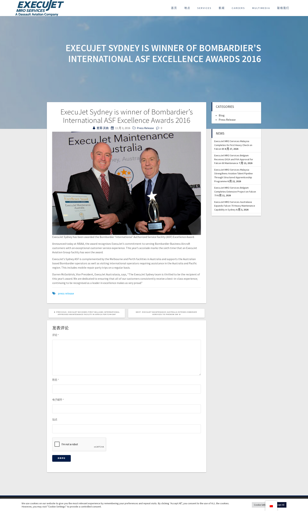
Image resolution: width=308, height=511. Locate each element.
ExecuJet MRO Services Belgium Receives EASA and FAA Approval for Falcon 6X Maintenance (233, 159)
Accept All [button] (279, 504)
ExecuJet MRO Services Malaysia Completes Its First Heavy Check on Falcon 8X (233, 145)
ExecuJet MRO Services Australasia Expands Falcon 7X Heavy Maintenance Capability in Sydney (234, 205)
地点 (187, 8)
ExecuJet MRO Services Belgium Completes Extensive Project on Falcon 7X (235, 191)
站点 (54, 419)
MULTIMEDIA (261, 8)
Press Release (145, 128)
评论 (55, 335)
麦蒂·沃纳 (103, 128)
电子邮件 (58, 399)
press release (66, 293)
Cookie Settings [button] (261, 504)
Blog (222, 115)
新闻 (222, 8)
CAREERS (238, 8)
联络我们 (283, 8)
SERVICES (204, 8)
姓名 (55, 379)
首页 (174, 8)
